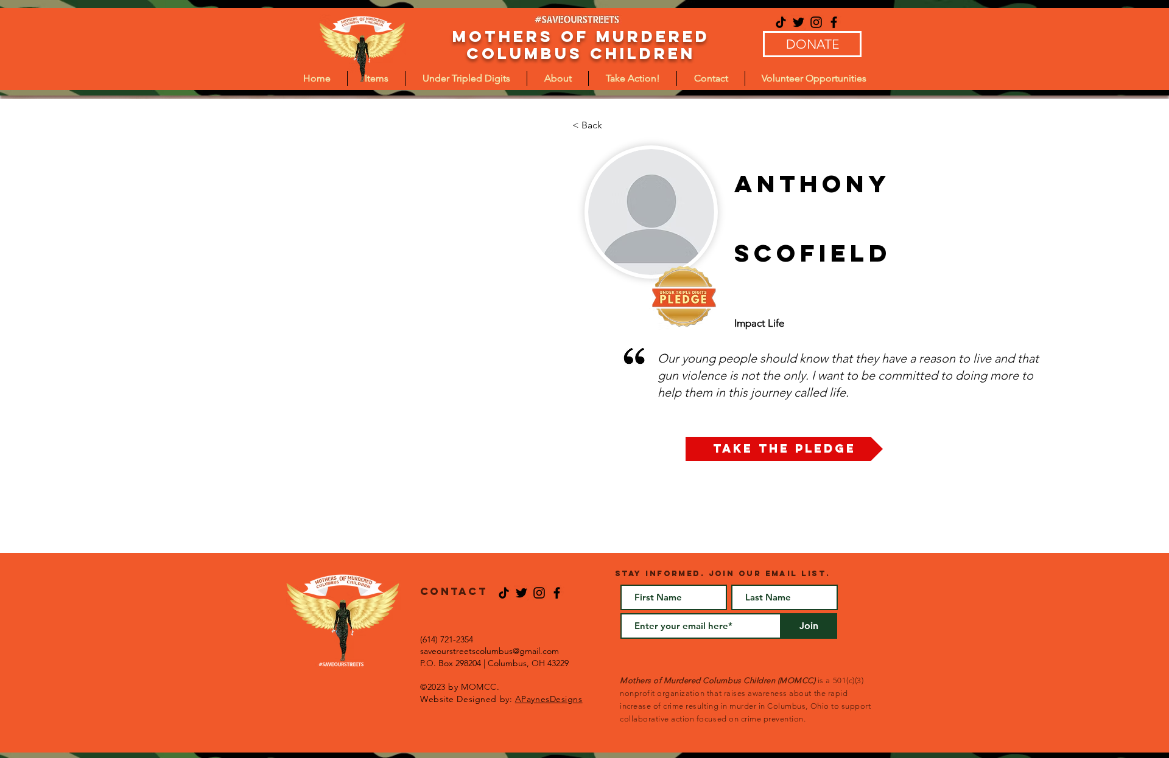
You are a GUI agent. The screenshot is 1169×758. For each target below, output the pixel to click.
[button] (466, 78)
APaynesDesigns (549, 699)
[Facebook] (833, 22)
